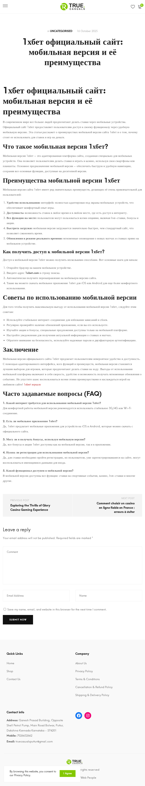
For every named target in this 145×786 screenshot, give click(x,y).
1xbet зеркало (32, 384)
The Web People (85, 777)
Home (10, 663)
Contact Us (13, 679)
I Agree (67, 773)
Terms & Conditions (87, 679)
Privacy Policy (84, 671)
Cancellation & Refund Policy (94, 687)
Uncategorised (61, 31)
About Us (81, 663)
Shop (10, 671)
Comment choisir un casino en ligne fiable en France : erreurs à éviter (116, 508)
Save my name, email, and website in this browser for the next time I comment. (57, 609)
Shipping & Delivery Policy (92, 695)
